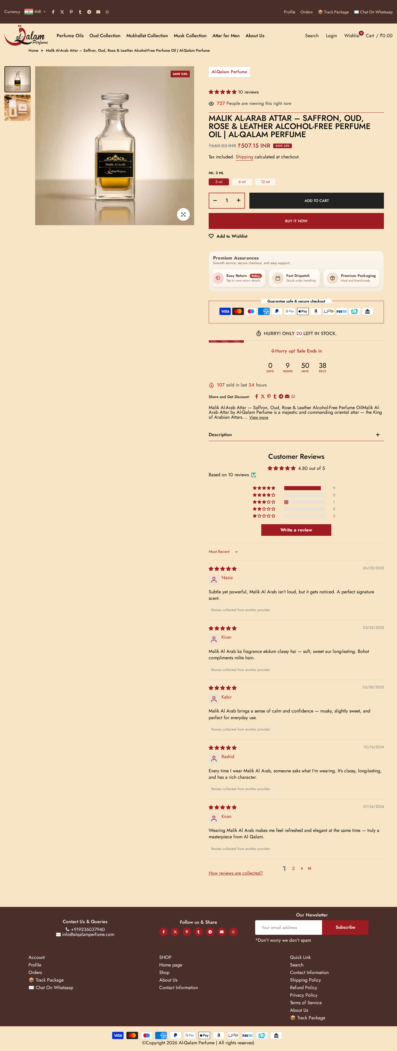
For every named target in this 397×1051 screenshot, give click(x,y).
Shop (164, 972)
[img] (223, 568)
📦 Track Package (333, 12)
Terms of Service (306, 1002)
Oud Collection (105, 35)
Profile (289, 12)
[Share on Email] (98, 12)
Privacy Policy (303, 995)
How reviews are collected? (236, 873)
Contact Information (178, 987)
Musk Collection (190, 35)
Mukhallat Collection (147, 35)
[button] (223, 92)
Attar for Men (226, 35)
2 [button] (293, 868)
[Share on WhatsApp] (107, 12)
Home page (170, 965)
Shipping (244, 156)
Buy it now (296, 221)
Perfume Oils (70, 35)
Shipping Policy (305, 980)
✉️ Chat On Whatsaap (373, 12)
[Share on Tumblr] (80, 12)
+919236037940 (88, 929)
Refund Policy (303, 987)
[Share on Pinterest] (71, 12)
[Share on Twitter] (62, 12)
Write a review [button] (296, 530)
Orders (307, 12)
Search (296, 965)
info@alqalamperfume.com (88, 934)
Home (33, 50)
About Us (255, 35)
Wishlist (352, 35)
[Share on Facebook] (53, 12)
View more (258, 417)
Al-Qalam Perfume (229, 72)
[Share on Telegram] (89, 12)
